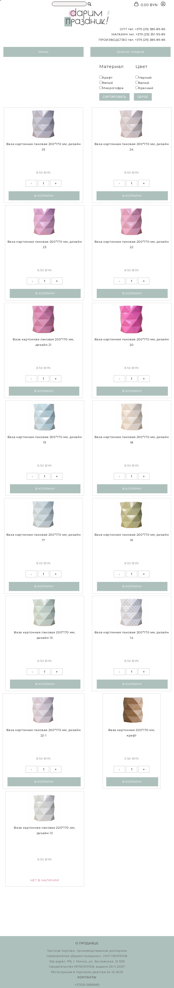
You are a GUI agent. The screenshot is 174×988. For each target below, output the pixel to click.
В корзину (44, 195)
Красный (145, 88)
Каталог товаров (130, 51)
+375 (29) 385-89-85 (150, 29)
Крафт (107, 77)
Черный (145, 77)
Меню (43, 51)
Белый (107, 83)
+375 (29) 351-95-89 (150, 34)
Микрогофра (113, 88)
